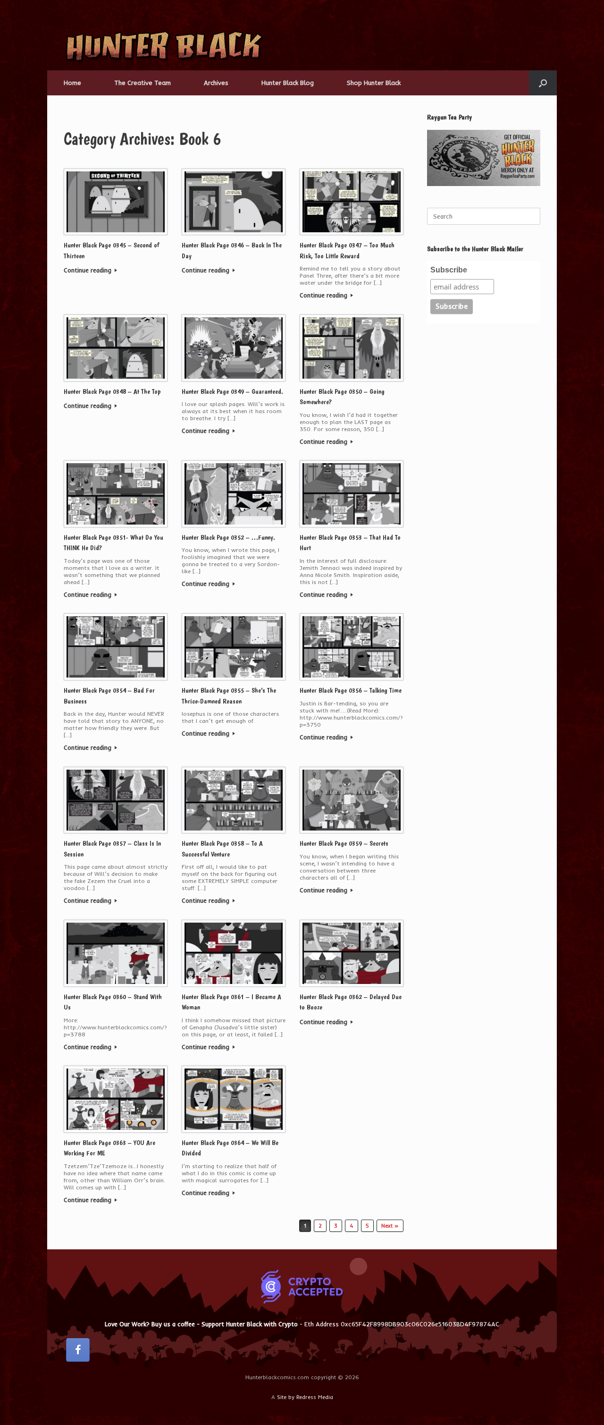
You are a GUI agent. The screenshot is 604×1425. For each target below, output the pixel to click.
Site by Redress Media (305, 1397)
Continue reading (88, 270)
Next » (390, 1225)
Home (72, 82)
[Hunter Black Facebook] (78, 1350)
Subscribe (448, 270)
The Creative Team (142, 82)
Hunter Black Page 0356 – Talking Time (351, 690)
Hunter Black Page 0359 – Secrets (344, 843)
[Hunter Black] (164, 47)
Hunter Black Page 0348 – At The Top (112, 391)
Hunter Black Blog (287, 82)
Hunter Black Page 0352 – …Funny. (228, 537)
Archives (216, 82)
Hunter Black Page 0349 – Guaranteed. (232, 391)
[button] (543, 82)
